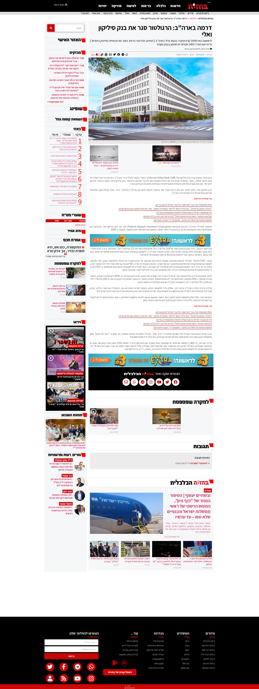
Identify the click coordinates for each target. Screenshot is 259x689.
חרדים (191, 13)
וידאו (187, 641)
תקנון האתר (159, 663)
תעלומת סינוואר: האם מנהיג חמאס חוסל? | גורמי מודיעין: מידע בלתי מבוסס (177, 216)
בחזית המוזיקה (208, 668)
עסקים (164, 13)
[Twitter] (50, 667)
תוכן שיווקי (185, 668)
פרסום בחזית (132, 641)
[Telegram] (77, 667)
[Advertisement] (129, 594)
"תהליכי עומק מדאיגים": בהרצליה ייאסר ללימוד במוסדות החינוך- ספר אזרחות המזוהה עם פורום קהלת (165, 208)
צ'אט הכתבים (202, 13)
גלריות (186, 654)
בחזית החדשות (208, 645)
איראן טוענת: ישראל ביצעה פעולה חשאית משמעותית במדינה (184, 212)
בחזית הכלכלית (205, 18)
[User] (50, 678)
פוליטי (182, 13)
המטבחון (185, 659)
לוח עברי (85, 13)
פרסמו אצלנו (158, 659)
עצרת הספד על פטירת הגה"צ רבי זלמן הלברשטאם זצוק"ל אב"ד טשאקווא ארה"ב (64, 163)
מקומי (173, 13)
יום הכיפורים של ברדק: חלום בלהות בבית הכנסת (64, 148)
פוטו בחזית (145, 13)
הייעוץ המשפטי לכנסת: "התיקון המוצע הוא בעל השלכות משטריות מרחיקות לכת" (63, 178)
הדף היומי (107, 13)
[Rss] (64, 678)
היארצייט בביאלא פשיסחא (65, 194)
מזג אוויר (96, 13)
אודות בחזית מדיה (156, 668)
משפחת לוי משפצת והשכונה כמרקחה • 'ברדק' (64, 171)
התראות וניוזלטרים (156, 645)
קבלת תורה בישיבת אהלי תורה (63, 156)
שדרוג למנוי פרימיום (155, 650)
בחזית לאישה (209, 659)
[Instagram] (91, 678)
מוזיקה (118, 13)
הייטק (203, 49)
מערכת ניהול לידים (130, 645)
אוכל (127, 13)
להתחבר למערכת (198, 463)
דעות (134, 13)
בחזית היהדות (209, 663)
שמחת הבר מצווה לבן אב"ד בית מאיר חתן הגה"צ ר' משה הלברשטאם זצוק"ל (63, 140)
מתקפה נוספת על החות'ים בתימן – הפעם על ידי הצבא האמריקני (182, 220)
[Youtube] (77, 678)
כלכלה (193, 18)
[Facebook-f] (64, 667)
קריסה (187, 49)
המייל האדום (158, 654)
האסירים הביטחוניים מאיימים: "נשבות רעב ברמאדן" (64, 201)
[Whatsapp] (91, 667)
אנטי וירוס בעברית (130, 650)
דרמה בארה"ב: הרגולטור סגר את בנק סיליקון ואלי (155, 30)
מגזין (155, 13)
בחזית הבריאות (208, 650)
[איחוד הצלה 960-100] (150, 245)
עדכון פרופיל (158, 641)
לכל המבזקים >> (55, 101)
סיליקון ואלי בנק (195, 49)
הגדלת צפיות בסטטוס (128, 654)
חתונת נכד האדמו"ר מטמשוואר (63, 186)
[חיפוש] (51, 28)
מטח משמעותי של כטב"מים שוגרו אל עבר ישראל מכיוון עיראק (184, 204)
